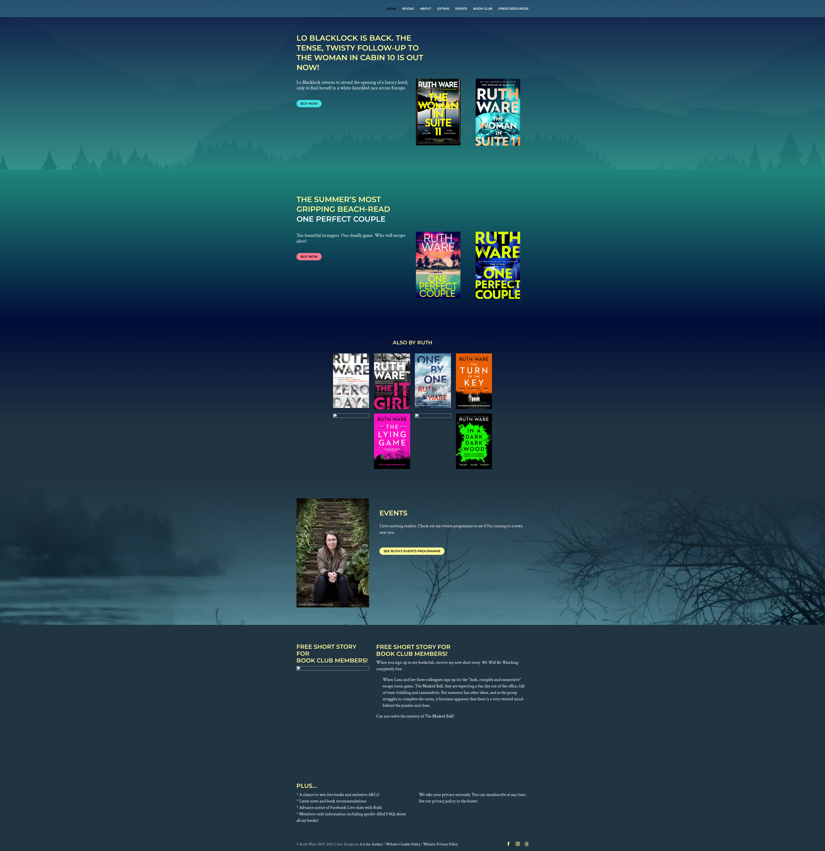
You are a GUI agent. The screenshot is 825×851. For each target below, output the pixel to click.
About (425, 9)
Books (408, 9)
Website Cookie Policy (403, 844)
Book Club (482, 9)
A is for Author (371, 844)
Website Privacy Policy (440, 844)
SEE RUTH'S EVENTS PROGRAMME (411, 551)
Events (461, 9)
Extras (443, 9)
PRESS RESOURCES (513, 9)
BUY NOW (309, 103)
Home (391, 9)
